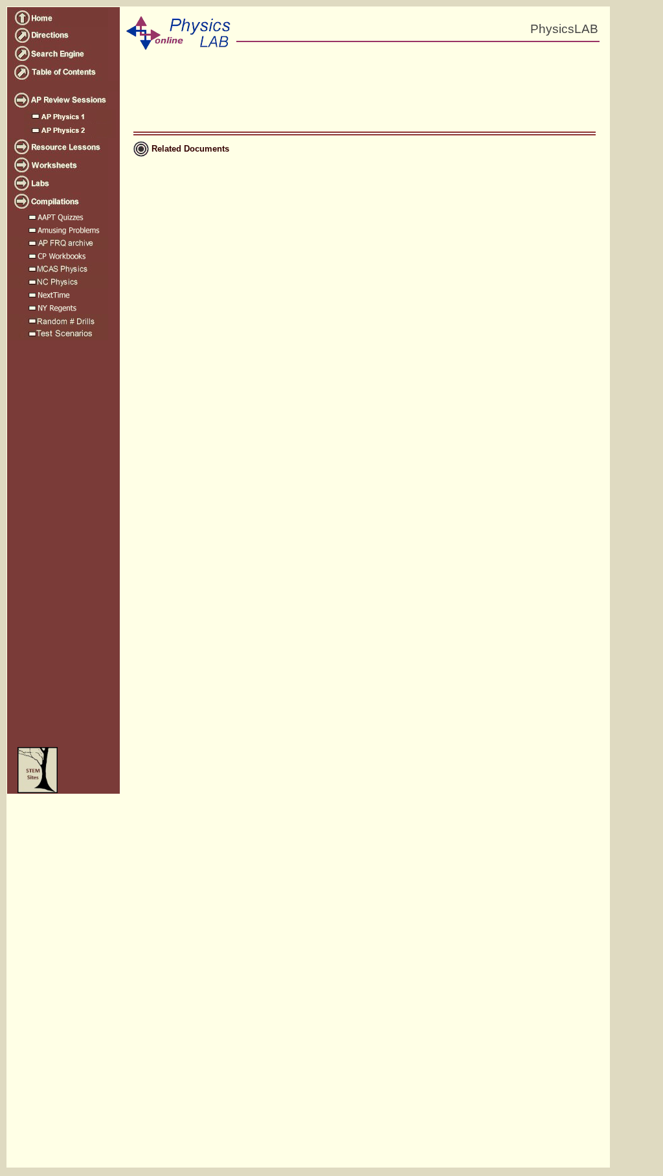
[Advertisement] (62, 551)
